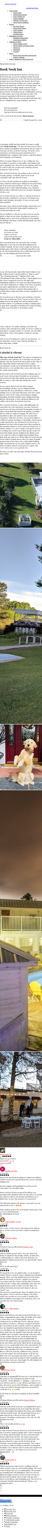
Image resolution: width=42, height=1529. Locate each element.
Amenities (16, 50)
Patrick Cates (28, 1247)
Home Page (13, 11)
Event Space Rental (20, 40)
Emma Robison (29, 1400)
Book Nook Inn (10, 4)
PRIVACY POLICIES (20, 20)
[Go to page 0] (1, 1490)
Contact (16, 51)
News (11, 53)
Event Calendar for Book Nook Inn (21, 59)
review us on (4, 1163)
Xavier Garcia (10, 1370)
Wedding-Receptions (20, 38)
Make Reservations (20, 15)
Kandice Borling (11, 1171)
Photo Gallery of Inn (20, 44)
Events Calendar (19, 57)
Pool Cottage (18, 30)
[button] (6, 1502)
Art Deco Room (18, 26)
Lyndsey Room (18, 34)
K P (16, 1266)
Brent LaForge (10, 1460)
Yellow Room (17, 32)
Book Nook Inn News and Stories (24, 55)
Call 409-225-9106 (32, 8)
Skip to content (5, 1499)
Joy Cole (22, 1424)
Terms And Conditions (21, 22)
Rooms (11, 24)
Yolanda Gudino (11, 1238)
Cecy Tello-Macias (12, 1308)
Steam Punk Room (19, 28)
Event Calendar (18, 18)
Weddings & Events (16, 36)
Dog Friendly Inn (19, 17)
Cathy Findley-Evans (13, 1222)
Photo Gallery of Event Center (23, 46)
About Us (16, 48)
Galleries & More (15, 42)
